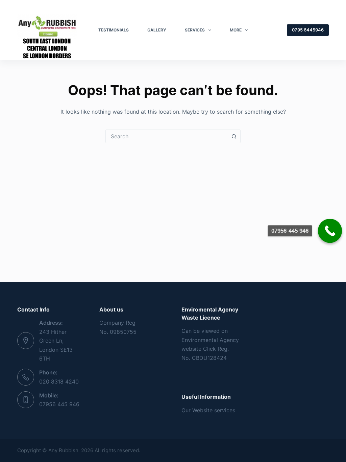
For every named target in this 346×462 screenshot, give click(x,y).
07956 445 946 (59, 404)
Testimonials (113, 29)
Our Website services (208, 410)
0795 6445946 (308, 29)
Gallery (156, 29)
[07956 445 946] (330, 231)
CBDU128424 (209, 357)
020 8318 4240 (59, 381)
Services (195, 29)
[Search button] (233, 136)
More (236, 29)
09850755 (123, 331)
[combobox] (166, 136)
